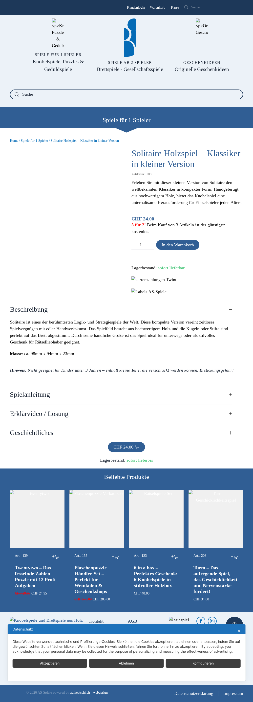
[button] (121, 309)
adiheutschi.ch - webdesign (89, 692)
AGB (132, 621)
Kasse (175, 7)
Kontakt (96, 621)
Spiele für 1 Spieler (126, 120)
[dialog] (127, 652)
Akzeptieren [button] (50, 663)
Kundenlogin (136, 7)
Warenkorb (157, 7)
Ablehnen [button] (126, 663)
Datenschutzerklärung (193, 693)
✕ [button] (238, 631)
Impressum (233, 693)
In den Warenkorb (178, 244)
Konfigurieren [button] (203, 663)
